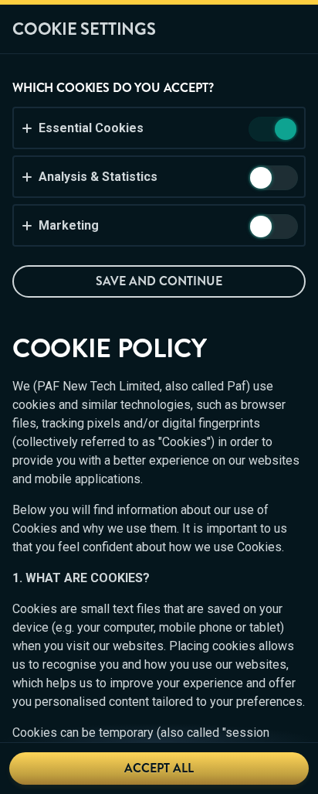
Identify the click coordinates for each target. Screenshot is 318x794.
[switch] (284, 130)
